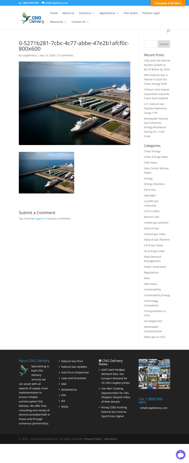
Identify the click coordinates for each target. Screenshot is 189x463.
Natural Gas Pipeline (157, 239)
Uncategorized (153, 321)
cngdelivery (30, 55)
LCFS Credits (151, 211)
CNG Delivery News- (111, 362)
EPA (63, 395)
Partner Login (151, 13)
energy (148, 178)
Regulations (151, 272)
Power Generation (155, 266)
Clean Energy (152, 151)
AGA (63, 384)
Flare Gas (150, 189)
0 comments (65, 55)
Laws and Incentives (73, 378)
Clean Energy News (156, 157)
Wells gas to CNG (154, 337)
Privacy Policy (93, 439)
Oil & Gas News (153, 245)
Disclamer (110, 439)
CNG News (150, 162)
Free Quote (131, 13)
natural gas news (154, 234)
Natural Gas (151, 228)
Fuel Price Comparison (75, 372)
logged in (41, 218)
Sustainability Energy (157, 295)
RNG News (150, 284)
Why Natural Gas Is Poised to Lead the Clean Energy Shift (156, 79)
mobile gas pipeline (156, 222)
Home (54, 13)
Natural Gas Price (72, 361)
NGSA (64, 406)
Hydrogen (150, 195)
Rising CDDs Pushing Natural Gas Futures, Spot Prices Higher (114, 412)
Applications (107, 13)
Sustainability (152, 289)
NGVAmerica (69, 389)
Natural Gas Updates (74, 366)
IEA (63, 401)
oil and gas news (154, 251)
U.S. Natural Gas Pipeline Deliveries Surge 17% (155, 108)
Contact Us (78, 22)
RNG (147, 278)
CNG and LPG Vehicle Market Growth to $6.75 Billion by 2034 (157, 65)
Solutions (85, 13)
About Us (68, 13)
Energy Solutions (154, 184)
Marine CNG (151, 217)
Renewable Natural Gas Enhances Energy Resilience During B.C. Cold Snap (156, 127)
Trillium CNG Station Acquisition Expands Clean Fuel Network (156, 94)
